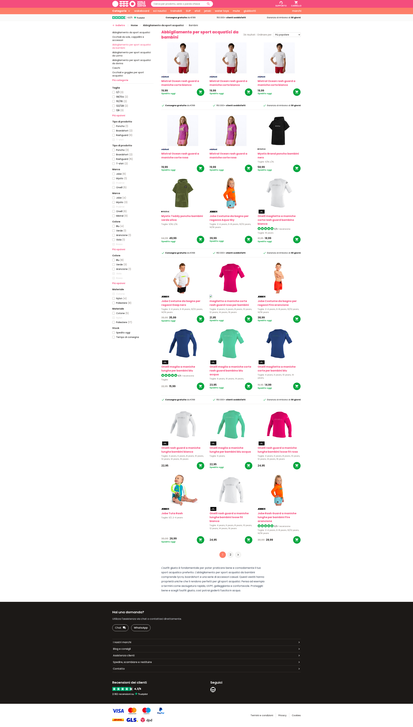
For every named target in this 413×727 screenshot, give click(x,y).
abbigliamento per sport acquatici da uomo (131, 54)
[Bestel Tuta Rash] (200, 540)
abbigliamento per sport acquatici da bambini (131, 46)
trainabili (176, 11)
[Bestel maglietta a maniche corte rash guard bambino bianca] (297, 239)
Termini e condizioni (262, 715)
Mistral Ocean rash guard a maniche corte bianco (180, 83)
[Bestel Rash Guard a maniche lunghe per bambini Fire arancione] (297, 540)
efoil (197, 11)
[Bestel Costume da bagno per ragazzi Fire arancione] (297, 319)
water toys (222, 11)
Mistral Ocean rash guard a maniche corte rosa (180, 155)
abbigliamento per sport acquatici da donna (131, 62)
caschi (116, 68)
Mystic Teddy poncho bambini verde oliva (182, 218)
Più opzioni (118, 115)
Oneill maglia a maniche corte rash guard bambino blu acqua (230, 370)
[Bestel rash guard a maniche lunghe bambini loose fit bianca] (248, 540)
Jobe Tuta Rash (172, 513)
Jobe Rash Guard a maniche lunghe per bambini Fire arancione (277, 517)
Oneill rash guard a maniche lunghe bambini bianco (180, 450)
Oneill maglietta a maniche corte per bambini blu (277, 368)
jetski (207, 11)
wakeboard (141, 11)
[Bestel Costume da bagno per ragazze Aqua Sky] (248, 239)
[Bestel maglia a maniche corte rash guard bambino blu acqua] (248, 386)
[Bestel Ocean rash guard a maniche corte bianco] (200, 92)
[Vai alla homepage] (129, 4)
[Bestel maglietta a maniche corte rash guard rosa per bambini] (248, 319)
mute (236, 11)
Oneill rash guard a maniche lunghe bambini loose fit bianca (229, 517)
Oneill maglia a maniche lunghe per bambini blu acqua (230, 450)
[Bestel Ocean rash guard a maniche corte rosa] (200, 168)
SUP (188, 11)
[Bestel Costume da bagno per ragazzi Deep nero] (200, 319)
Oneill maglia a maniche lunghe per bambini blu (178, 368)
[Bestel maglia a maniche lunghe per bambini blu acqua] (248, 466)
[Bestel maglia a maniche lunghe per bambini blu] (200, 386)
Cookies (296, 715)
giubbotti (250, 11)
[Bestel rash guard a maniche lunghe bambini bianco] (200, 466)
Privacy (282, 715)
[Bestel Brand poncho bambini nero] (297, 168)
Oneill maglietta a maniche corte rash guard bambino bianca (277, 220)
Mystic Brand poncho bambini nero (278, 155)
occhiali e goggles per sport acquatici (128, 74)
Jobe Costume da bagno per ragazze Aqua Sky (229, 218)
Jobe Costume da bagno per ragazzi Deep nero (180, 303)
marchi (296, 11)
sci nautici (159, 11)
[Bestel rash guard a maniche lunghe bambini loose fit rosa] (297, 466)
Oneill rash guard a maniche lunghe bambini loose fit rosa (278, 450)
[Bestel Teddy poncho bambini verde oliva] (200, 239)
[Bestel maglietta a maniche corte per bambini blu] (297, 386)
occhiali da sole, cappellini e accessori (128, 38)
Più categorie (120, 80)
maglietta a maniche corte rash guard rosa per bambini (229, 303)
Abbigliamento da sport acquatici (131, 32)
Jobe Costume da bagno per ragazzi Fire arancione (277, 303)
